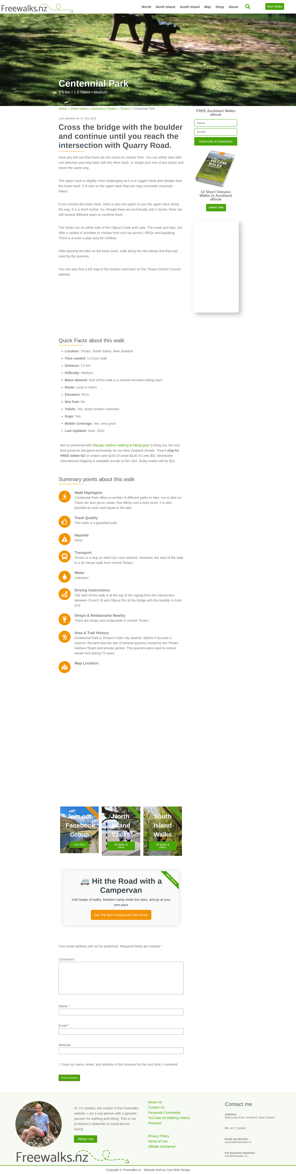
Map (207, 7)
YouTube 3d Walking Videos (169, 1118)
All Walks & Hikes (121, 846)
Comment (67, 959)
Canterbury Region (104, 108)
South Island (190, 7)
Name (64, 1006)
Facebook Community (164, 1113)
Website (65, 1045)
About (233, 7)
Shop (220, 7)
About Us (155, 1102)
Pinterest (154, 1123)
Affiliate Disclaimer (162, 1146)
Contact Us (156, 1107)
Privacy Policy (158, 1136)
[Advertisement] (121, 311)
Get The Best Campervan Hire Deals (121, 915)
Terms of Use (158, 1141)
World (146, 7)
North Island (165, 7)
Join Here (79, 844)
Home (63, 108)
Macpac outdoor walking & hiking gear (121, 445)
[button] (247, 6)
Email (64, 1025)
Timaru (125, 108)
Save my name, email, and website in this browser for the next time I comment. (120, 1064)
